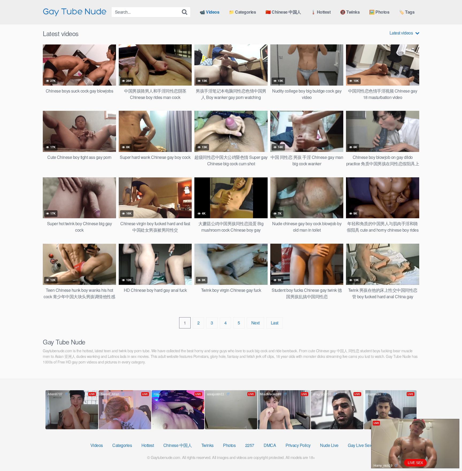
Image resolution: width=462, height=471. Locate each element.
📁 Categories (242, 12)
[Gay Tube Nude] (75, 12)
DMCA (270, 445)
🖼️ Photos (379, 12)
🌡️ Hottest (321, 12)
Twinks (207, 445)
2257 (249, 445)
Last (274, 323)
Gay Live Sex (360, 445)
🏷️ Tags (406, 12)
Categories (122, 445)
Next (255, 323)
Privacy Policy (298, 445)
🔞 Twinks (350, 12)
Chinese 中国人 (177, 445)
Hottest (147, 445)
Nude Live (329, 445)
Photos (229, 445)
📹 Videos (209, 12)
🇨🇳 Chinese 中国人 (283, 12)
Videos (96, 445)
